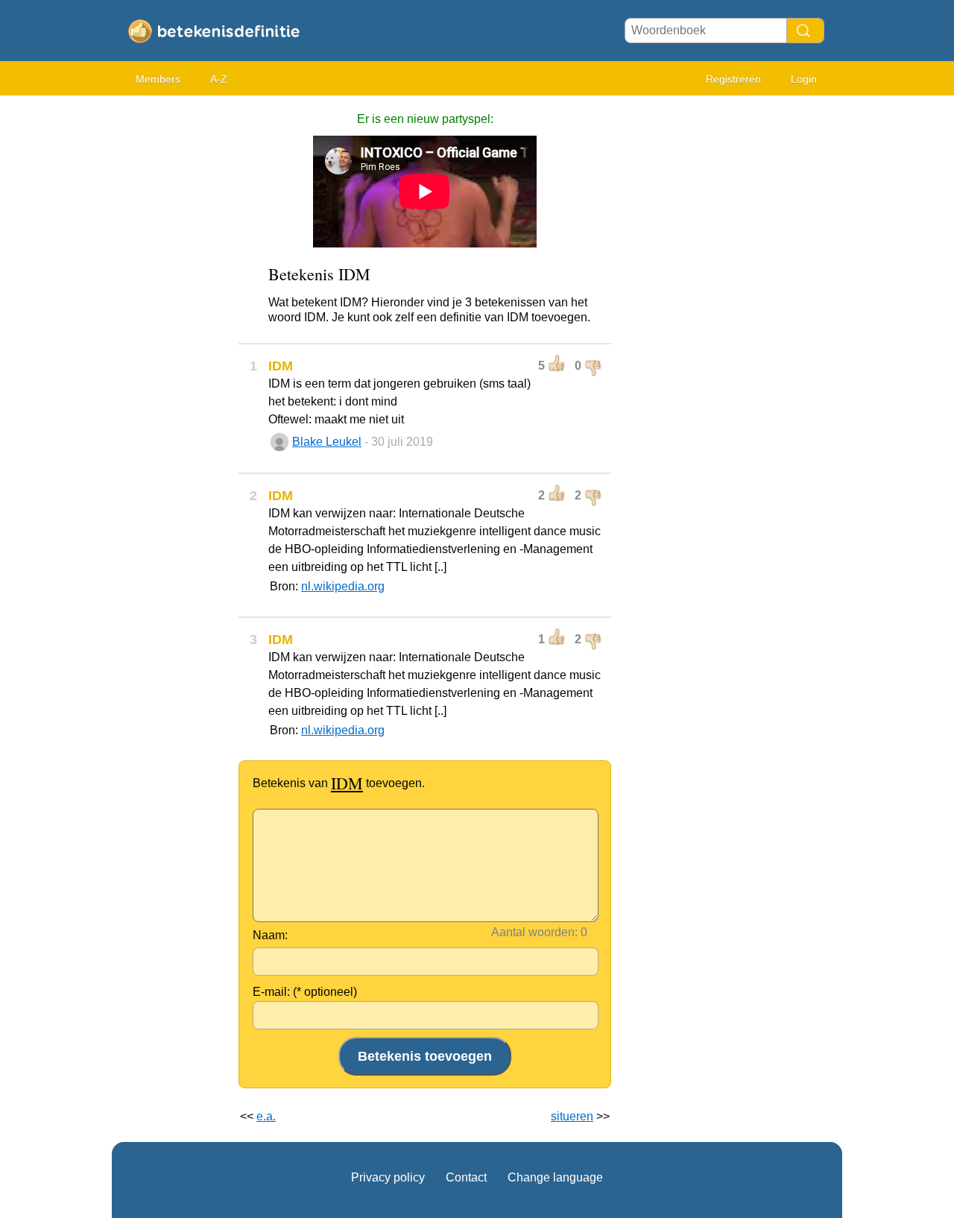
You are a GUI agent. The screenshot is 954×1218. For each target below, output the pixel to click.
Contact (466, 1177)
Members (158, 79)
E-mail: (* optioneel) (305, 991)
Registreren (733, 79)
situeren (572, 1116)
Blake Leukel (326, 441)
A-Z (218, 79)
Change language (555, 1177)
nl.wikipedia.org (343, 586)
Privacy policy (388, 1177)
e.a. (266, 1116)
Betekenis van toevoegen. (339, 783)
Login (804, 79)
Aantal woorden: (534, 932)
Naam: (270, 935)
